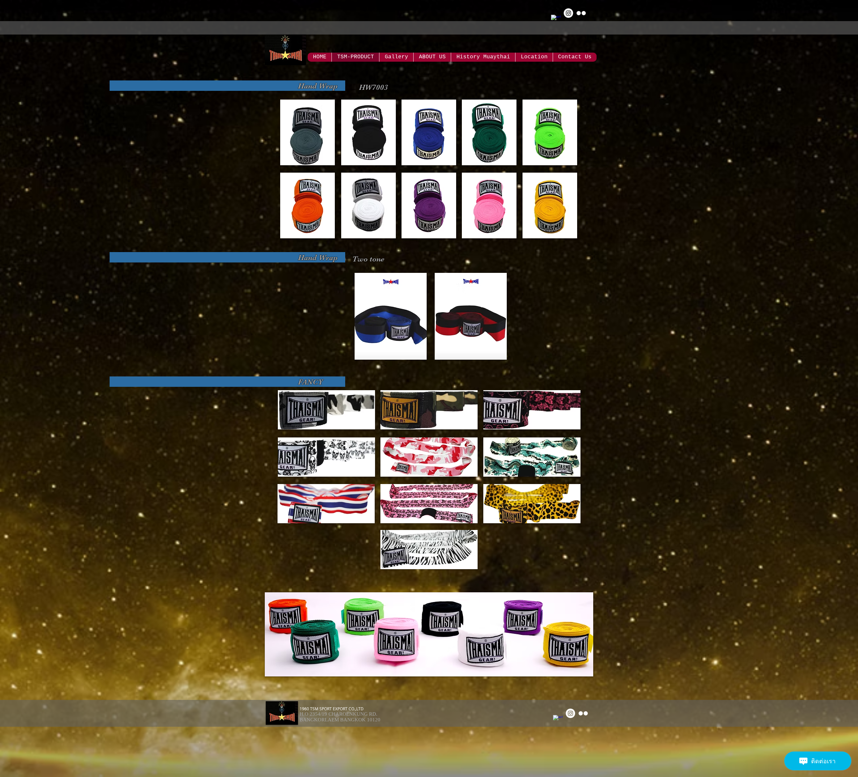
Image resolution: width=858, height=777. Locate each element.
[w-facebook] (555, 19)
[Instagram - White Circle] (568, 13)
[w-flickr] (581, 13)
